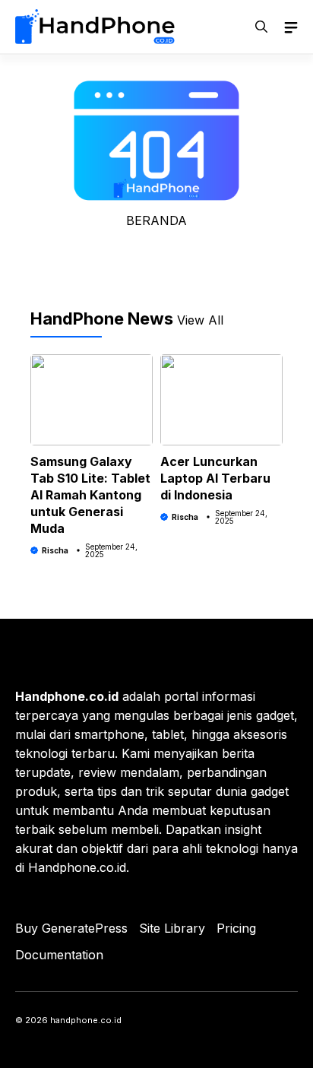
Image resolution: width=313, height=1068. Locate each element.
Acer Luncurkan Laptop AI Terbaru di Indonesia (215, 478)
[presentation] (31, 428)
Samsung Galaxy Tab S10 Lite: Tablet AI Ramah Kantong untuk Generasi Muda (90, 495)
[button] (261, 27)
